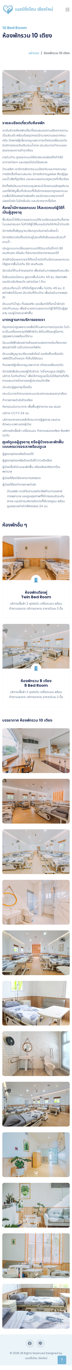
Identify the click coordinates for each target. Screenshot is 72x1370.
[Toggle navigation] (67, 9)
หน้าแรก (34, 53)
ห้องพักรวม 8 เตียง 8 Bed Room (36, 683)
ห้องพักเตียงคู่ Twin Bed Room (36, 594)
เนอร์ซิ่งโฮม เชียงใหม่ (33, 9)
